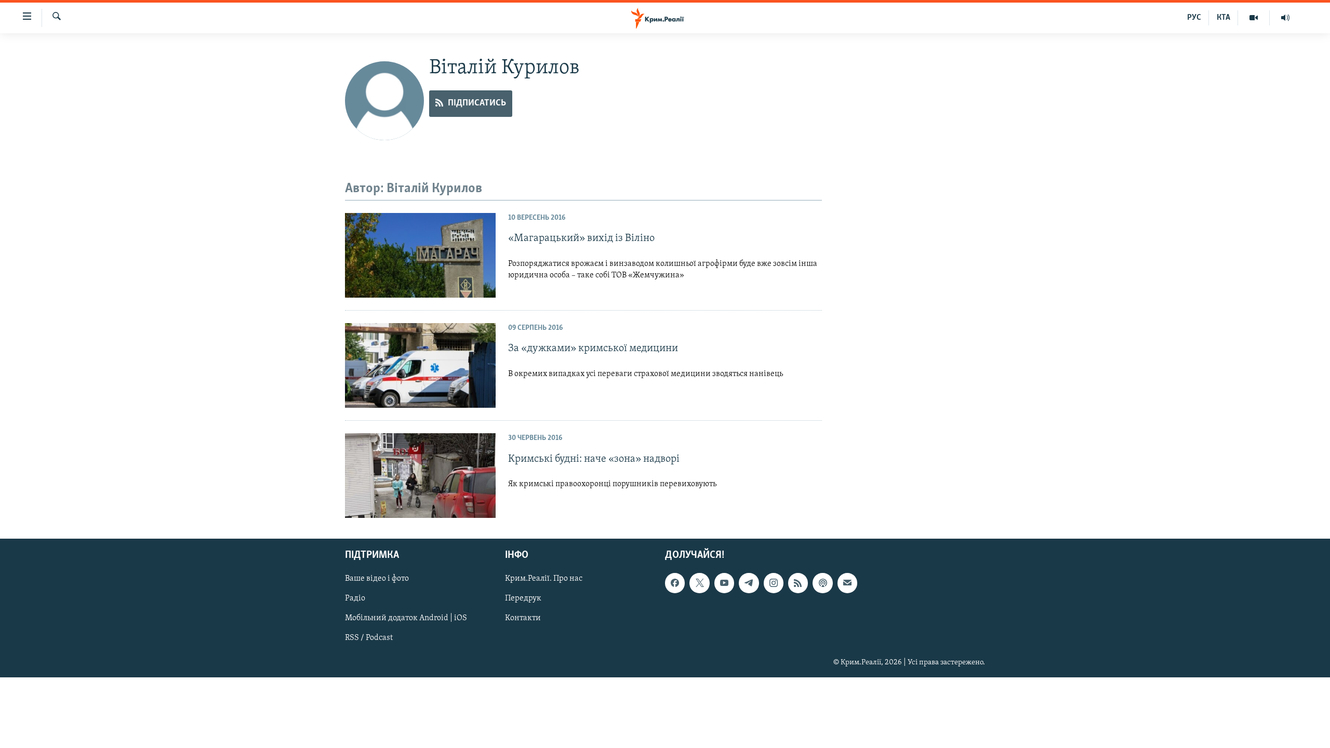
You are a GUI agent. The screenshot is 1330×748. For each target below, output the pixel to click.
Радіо (355, 599)
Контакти (523, 619)
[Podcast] (822, 583)
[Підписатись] (847, 583)
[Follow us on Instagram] (773, 583)
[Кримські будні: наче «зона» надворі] (420, 475)
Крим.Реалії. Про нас (543, 579)
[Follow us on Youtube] (724, 583)
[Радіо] (1285, 17)
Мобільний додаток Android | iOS (406, 619)
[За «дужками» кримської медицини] (420, 365)
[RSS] (798, 583)
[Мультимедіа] (1254, 17)
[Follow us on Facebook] (675, 583)
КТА (1223, 18)
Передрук (523, 599)
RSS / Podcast (369, 638)
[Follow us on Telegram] (749, 583)
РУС (1194, 18)
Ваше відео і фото (377, 579)
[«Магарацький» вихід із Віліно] (420, 255)
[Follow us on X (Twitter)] (699, 583)
